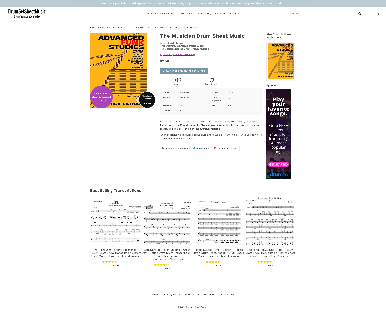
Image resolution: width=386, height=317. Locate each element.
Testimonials (210, 294)
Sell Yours (220, 13)
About (199, 13)
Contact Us (227, 294)
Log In (233, 13)
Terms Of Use (191, 294)
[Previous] (90, 233)
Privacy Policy (172, 294)
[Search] (360, 13)
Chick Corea (122, 27)
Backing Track (211, 84)
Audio (177, 84)
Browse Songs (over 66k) (161, 13)
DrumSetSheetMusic (195, 307)
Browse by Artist (106, 27)
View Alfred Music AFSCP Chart (184, 71)
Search (156, 294)
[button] (109, 262)
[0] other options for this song (177, 54)
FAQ (209, 13)
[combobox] (325, 13)
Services (185, 13)
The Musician (138, 27)
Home (93, 27)
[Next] (295, 233)
